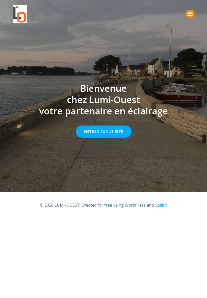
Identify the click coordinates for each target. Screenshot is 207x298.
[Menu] (190, 14)
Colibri (161, 205)
